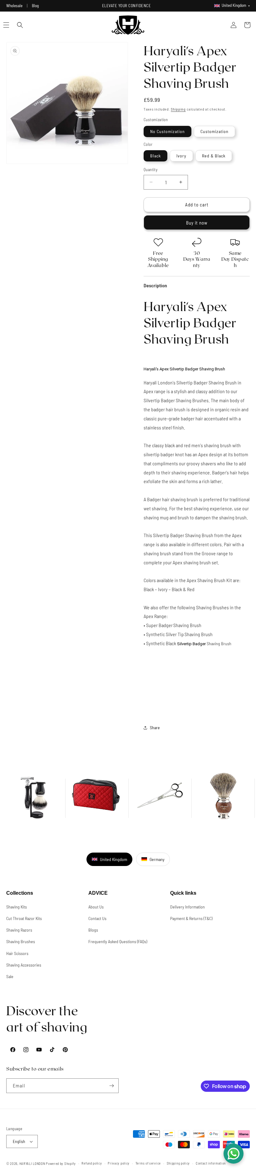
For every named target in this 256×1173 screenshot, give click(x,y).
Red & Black (213, 155)
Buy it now (197, 222)
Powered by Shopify (61, 1163)
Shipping (178, 109)
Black (155, 155)
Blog (35, 5)
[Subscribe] (111, 1085)
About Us (96, 906)
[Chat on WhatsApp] (234, 1154)
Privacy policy (119, 1163)
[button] (20, 25)
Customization (214, 131)
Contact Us (97, 918)
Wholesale (14, 5)
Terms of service (148, 1163)
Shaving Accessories (23, 965)
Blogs (93, 930)
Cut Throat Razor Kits (24, 918)
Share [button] (155, 727)
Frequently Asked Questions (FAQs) (117, 941)
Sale (9, 976)
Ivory (181, 155)
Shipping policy (178, 1163)
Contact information (211, 1163)
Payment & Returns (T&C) (191, 918)
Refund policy (91, 1163)
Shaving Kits (16, 906)
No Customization (167, 131)
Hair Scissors (17, 953)
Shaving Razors (19, 930)
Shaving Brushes (20, 941)
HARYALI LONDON (32, 1163)
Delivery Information (187, 906)
